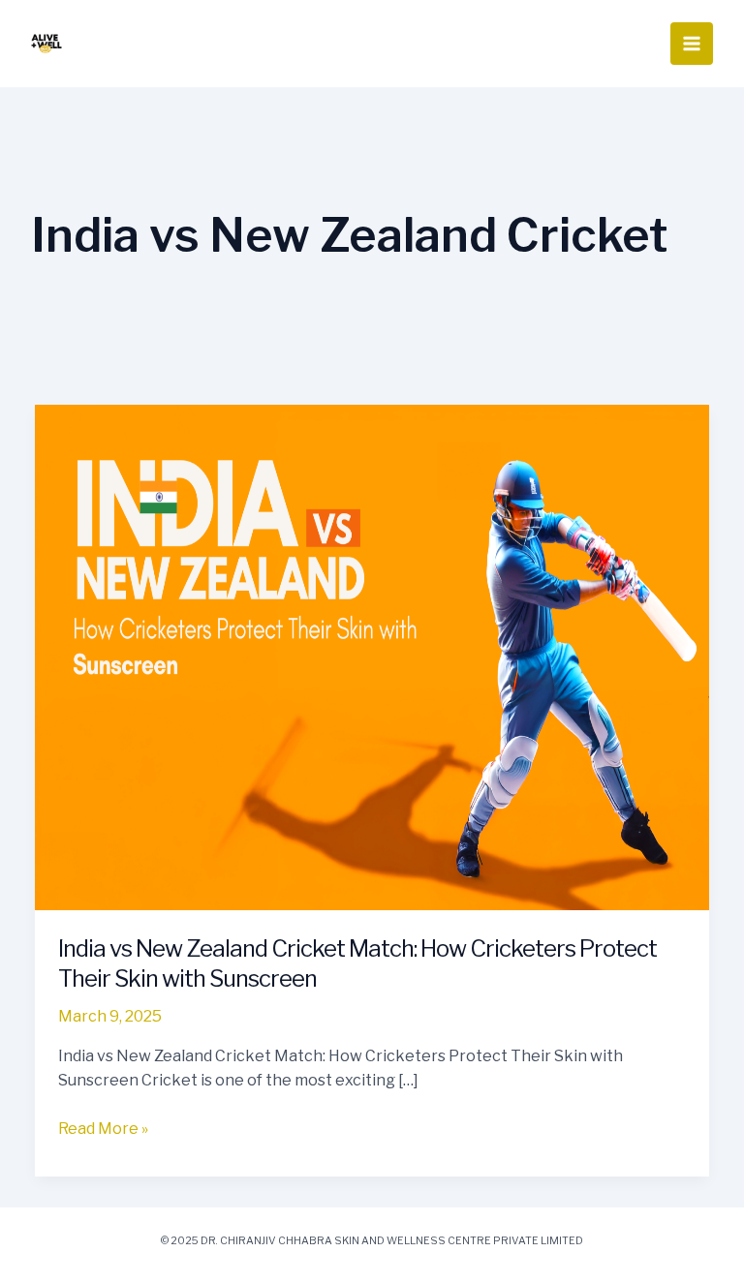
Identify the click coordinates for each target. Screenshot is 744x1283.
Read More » (103, 1127)
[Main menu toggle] (691, 43)
